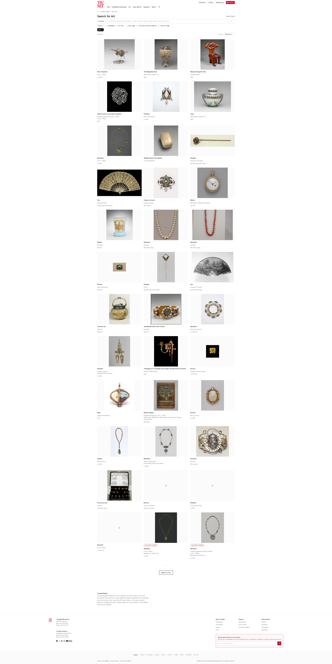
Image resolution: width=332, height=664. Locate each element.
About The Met (220, 619)
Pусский (196, 654)
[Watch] (212, 183)
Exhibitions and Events (119, 7)
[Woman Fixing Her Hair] (212, 54)
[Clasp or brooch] (166, 183)
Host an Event (243, 624)
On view (120, 26)
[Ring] (119, 395)
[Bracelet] (212, 441)
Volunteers (265, 624)
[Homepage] (100, 4)
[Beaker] (119, 225)
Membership (220, 2)
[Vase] (212, 96)
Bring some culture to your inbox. (229, 637)
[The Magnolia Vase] (166, 54)
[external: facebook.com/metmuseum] (57, 641)
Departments (219, 622)
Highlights (111, 26)
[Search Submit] (232, 21)
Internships (265, 630)
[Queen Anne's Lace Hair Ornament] (119, 96)
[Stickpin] (212, 140)
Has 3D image (165, 26)
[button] (156, 26)
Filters (100, 25)
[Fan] (119, 183)
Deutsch (170, 654)
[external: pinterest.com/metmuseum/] (61, 641)
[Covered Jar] (119, 309)
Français (157, 654)
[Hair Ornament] (119, 54)
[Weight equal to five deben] (166, 140)
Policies (218, 627)
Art (130, 7)
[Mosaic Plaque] (166, 395)
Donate (210, 2)
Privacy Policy (115, 661)
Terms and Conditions (103, 661)
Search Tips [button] (229, 16)
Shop (153, 7)
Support (241, 619)
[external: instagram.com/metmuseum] (64, 641)
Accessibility (219, 624)
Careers (264, 622)
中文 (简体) (189, 654)
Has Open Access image (147, 26)
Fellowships (265, 627)
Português (150, 654)
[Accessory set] (119, 485)
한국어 (181, 654)
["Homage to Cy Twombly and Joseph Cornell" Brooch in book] (166, 351)
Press (217, 630)
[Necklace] (119, 140)
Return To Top (166, 572)
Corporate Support (244, 627)
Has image (131, 26)
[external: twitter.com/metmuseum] (59, 641)
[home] (98, 11)
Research (146, 7)
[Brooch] (119, 267)
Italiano (164, 654)
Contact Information (125, 661)
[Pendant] (166, 96)
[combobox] (168, 21)
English (136, 654)
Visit (108, 7)
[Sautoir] (119, 441)
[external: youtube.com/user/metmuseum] (69, 641)
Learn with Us (137, 7)
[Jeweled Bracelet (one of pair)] (166, 309)
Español (142, 654)
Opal (99, 29)
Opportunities (266, 619)
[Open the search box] (159, 7)
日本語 (176, 654)
